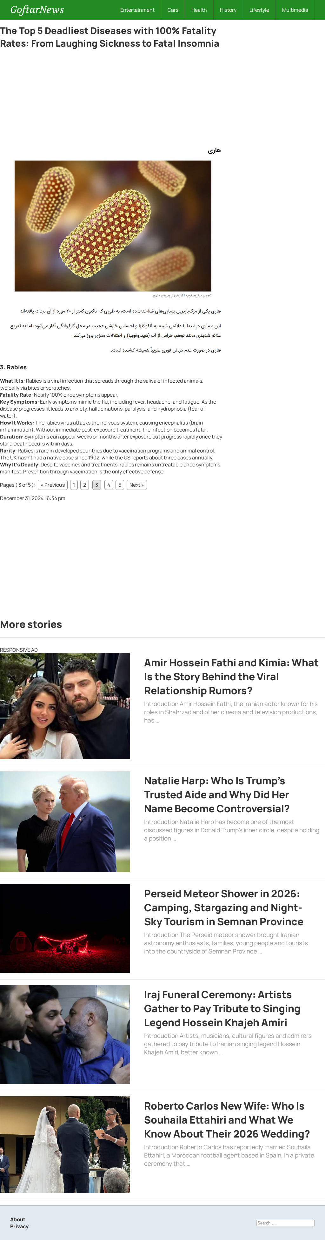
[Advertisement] (111, 99)
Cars (173, 9)
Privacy (19, 1226)
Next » (136, 484)
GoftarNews (37, 9)
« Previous (53, 484)
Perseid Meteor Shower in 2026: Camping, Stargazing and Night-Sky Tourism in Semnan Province (223, 907)
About (17, 1219)
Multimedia (295, 9)
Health (199, 9)
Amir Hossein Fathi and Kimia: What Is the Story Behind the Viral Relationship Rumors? (231, 676)
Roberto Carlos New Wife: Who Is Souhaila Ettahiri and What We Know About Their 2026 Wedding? (227, 1120)
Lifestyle (259, 9)
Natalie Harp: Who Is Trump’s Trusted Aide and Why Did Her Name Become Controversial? (217, 794)
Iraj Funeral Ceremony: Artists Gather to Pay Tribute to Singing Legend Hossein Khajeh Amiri (222, 1008)
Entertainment (137, 9)
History (228, 9)
